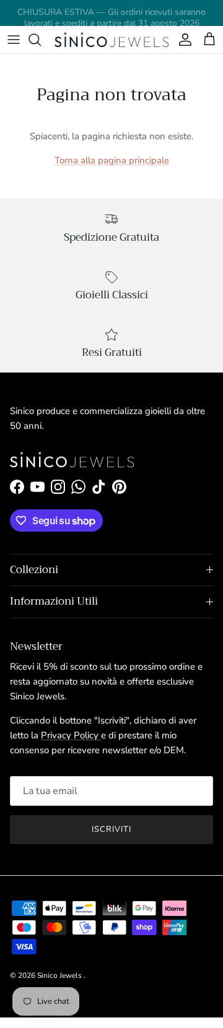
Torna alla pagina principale (112, 160)
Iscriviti (111, 829)
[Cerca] (41, 39)
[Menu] (13, 39)
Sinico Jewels (60, 975)
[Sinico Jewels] (111, 39)
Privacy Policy (71, 735)
